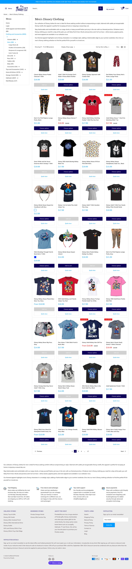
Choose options (68, 85)
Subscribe (109, 525)
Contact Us (87, 528)
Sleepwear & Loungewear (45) (17, 50)
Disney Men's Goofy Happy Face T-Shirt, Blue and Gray (116, 430)
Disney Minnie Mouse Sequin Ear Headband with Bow (43, 206)
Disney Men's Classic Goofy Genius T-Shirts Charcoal (114, 343)
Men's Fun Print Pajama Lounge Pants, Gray (115, 253)
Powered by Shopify (9, 558)
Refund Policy (88, 520)
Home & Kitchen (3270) (13, 72)
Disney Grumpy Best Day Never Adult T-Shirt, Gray (43, 387)
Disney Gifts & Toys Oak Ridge (13, 531)
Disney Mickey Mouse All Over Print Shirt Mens (91, 162)
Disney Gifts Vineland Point (12, 520)
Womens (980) (11, 39)
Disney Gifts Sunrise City (38, 517)
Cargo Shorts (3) (13, 45)
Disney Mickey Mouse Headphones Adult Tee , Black (115, 162)
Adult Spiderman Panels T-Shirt (115, 386)
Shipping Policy (89, 517)
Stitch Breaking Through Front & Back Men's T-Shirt (43, 253)
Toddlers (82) (11, 61)
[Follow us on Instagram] (53, 559)
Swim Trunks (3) (13, 53)
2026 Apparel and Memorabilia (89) (15, 30)
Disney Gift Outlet (9, 517)
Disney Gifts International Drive (13, 523)
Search (86, 514)
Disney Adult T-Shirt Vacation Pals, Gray (90, 206)
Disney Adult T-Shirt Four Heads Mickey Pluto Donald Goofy (115, 206)
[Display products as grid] (122, 47)
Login (7, 26)
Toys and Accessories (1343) (15, 69)
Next (122, 451)
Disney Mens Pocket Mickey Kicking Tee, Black (90, 253)
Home (5, 14)
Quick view (44, 89)
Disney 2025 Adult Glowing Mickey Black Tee (68, 162)
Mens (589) (10, 42)
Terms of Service (89, 525)
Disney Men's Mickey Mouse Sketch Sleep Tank (66, 387)
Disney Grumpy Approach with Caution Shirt (91, 75)
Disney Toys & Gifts (10, 514)
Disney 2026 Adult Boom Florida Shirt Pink (115, 300)
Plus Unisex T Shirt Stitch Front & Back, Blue (67, 343)
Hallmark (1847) (11, 78)
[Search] (100, 8)
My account (110, 9)
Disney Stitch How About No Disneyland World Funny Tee (42, 430)
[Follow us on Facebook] (49, 559)
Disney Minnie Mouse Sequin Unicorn (66, 253)
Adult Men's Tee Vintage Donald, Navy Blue (67, 430)
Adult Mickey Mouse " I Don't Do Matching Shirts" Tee (115, 119)
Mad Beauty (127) (11, 81)
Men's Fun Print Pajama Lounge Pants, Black (43, 119)
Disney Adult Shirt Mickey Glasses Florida (92, 430)
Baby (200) (10, 64)
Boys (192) (10, 58)
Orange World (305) (12, 75)
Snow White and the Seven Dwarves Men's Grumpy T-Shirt (43, 162)
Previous (39, 451)
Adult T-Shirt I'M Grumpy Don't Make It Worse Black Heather (67, 75)
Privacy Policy (88, 523)
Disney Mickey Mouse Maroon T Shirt (67, 119)
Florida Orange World (37, 514)
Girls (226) (10, 56)
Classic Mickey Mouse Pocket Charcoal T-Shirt (42, 75)
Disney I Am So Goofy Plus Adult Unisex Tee (67, 206)
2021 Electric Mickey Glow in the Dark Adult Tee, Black (91, 387)
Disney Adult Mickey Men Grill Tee (92, 342)
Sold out (44, 85)
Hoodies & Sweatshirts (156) (17, 47)
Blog (85, 534)
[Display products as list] (125, 47)
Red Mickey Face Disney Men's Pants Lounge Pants (115, 75)
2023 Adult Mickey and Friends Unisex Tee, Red (67, 300)
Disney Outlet (8, 525)
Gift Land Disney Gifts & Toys (13, 528)
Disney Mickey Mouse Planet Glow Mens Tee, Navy (44, 300)
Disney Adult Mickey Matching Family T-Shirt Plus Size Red (91, 119)
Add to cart (68, 266)
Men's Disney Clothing (16, 14)
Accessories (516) (12, 66)
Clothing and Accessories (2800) (16, 34)
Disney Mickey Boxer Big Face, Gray (43, 343)
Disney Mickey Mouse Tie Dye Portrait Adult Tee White (91, 300)
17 (88, 451)
